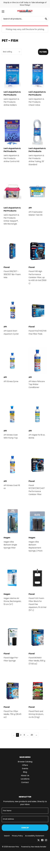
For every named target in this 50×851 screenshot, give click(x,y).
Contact (25, 782)
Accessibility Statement (34, 836)
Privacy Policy (17, 836)
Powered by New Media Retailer (33, 847)
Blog (25, 772)
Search (7, 836)
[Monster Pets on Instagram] (46, 840)
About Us (25, 775)
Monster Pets (13, 847)
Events (25, 768)
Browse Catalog (25, 761)
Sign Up (25, 827)
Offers (25, 765)
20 (32, 735)
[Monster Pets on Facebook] (42, 840)
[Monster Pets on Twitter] (38, 840)
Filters (43, 52)
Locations (25, 779)
